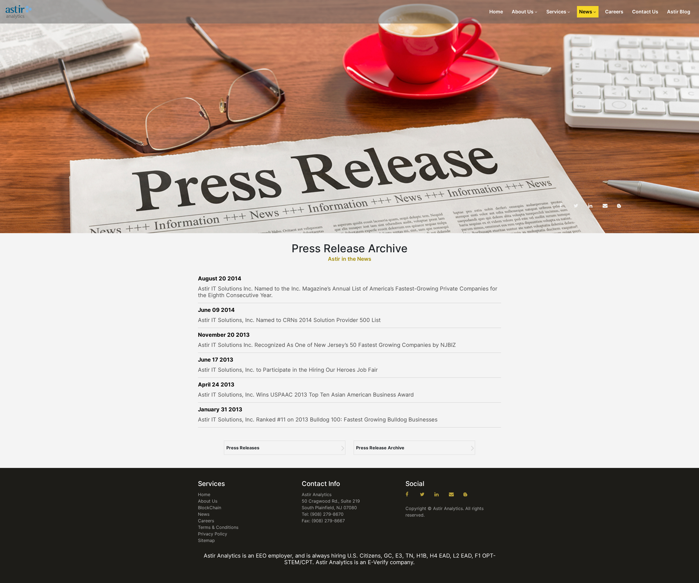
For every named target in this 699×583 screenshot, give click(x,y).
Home (496, 11)
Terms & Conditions (218, 527)
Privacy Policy (212, 534)
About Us (523, 11)
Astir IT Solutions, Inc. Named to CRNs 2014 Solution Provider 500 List (289, 320)
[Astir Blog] (623, 206)
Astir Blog (678, 11)
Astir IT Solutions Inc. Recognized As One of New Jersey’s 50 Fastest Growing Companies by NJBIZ (327, 345)
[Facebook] (565, 206)
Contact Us (645, 11)
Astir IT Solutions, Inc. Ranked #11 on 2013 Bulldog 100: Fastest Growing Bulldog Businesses (317, 419)
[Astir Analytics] (19, 11)
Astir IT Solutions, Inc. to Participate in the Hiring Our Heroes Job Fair (288, 370)
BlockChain (209, 507)
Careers (614, 11)
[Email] (609, 206)
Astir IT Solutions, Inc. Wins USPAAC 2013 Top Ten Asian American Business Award (306, 394)
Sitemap (206, 540)
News (585, 11)
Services (556, 11)
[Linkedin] (594, 206)
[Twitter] (580, 206)
